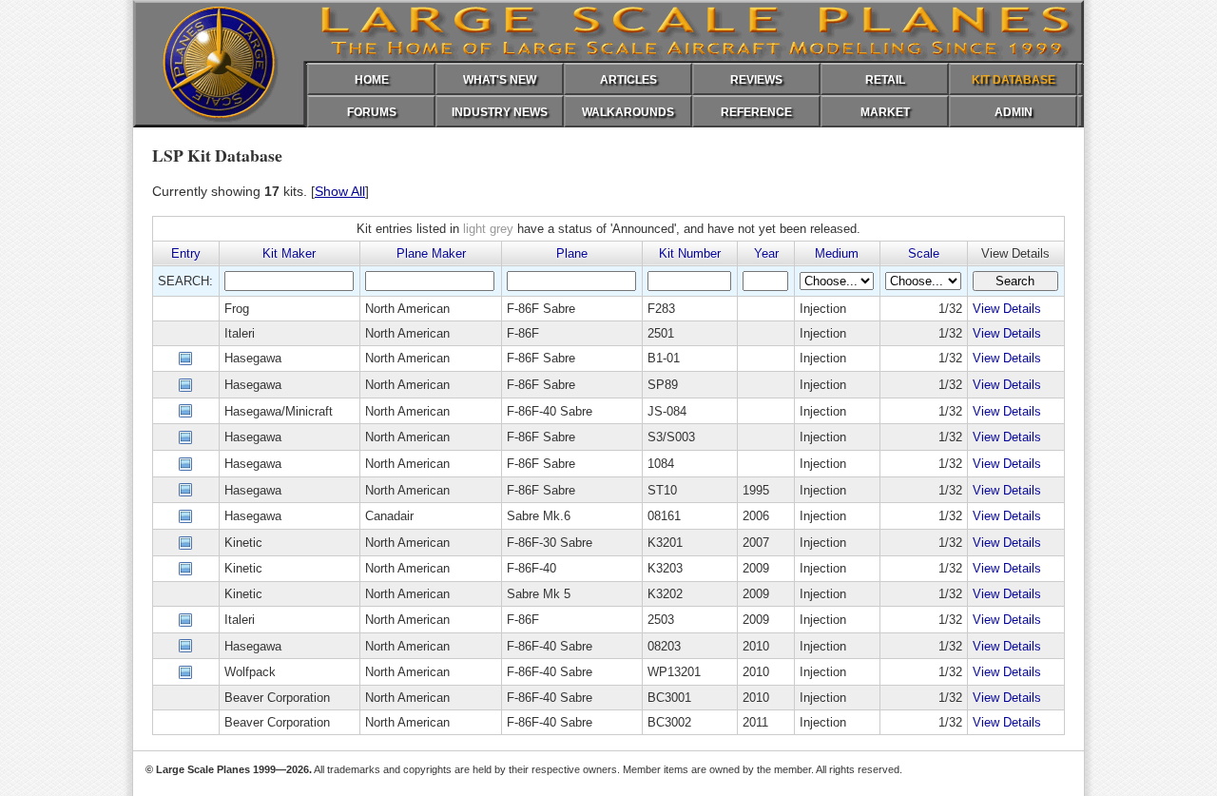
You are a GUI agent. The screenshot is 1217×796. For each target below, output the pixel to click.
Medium (837, 253)
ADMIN (1014, 112)
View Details (1007, 308)
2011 (755, 722)
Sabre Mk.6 (538, 516)
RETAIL (885, 80)
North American (407, 308)
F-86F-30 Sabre (549, 542)
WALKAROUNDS (628, 112)
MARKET (885, 112)
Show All (340, 191)
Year (766, 253)
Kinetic (243, 542)
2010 (756, 646)
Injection (823, 308)
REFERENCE (756, 112)
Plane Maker (431, 253)
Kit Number (690, 253)
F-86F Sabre (541, 308)
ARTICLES (628, 80)
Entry (186, 253)
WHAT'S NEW (499, 80)
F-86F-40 (531, 568)
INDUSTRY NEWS (500, 112)
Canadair (389, 516)
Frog (236, 308)
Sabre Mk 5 (538, 594)
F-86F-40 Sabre (549, 411)
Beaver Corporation (277, 697)
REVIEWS (756, 80)
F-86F (523, 333)
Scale (923, 253)
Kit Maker (289, 253)
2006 (756, 516)
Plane (572, 253)
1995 (756, 490)
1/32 (950, 308)
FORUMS (371, 112)
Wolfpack (250, 672)
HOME (372, 80)
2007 (756, 542)
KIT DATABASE (1013, 80)
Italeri (239, 333)
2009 (756, 568)
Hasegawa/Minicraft (278, 411)
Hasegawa (252, 358)
